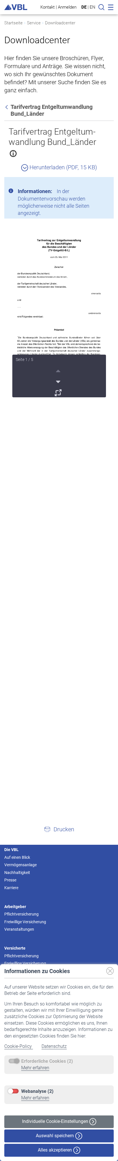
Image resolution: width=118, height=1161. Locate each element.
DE (83, 7)
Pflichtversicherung (21, 914)
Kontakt (47, 7)
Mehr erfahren (35, 1067)
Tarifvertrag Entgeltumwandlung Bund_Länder (52, 137)
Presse (10, 880)
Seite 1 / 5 (24, 359)
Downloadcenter (60, 22)
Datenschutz (54, 1046)
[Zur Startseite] (15, 7)
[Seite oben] (59, 370)
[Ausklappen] (59, 391)
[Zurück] (7, 107)
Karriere (11, 887)
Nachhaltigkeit (17, 872)
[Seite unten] (59, 381)
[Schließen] (93, 183)
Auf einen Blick (17, 857)
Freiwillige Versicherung (25, 922)
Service (34, 22)
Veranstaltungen (19, 929)
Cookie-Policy (18, 1046)
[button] (59, 829)
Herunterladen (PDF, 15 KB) (62, 167)
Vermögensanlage (20, 865)
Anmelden (67, 7)
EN (92, 7)
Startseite (13, 22)
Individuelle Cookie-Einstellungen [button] (55, 1121)
